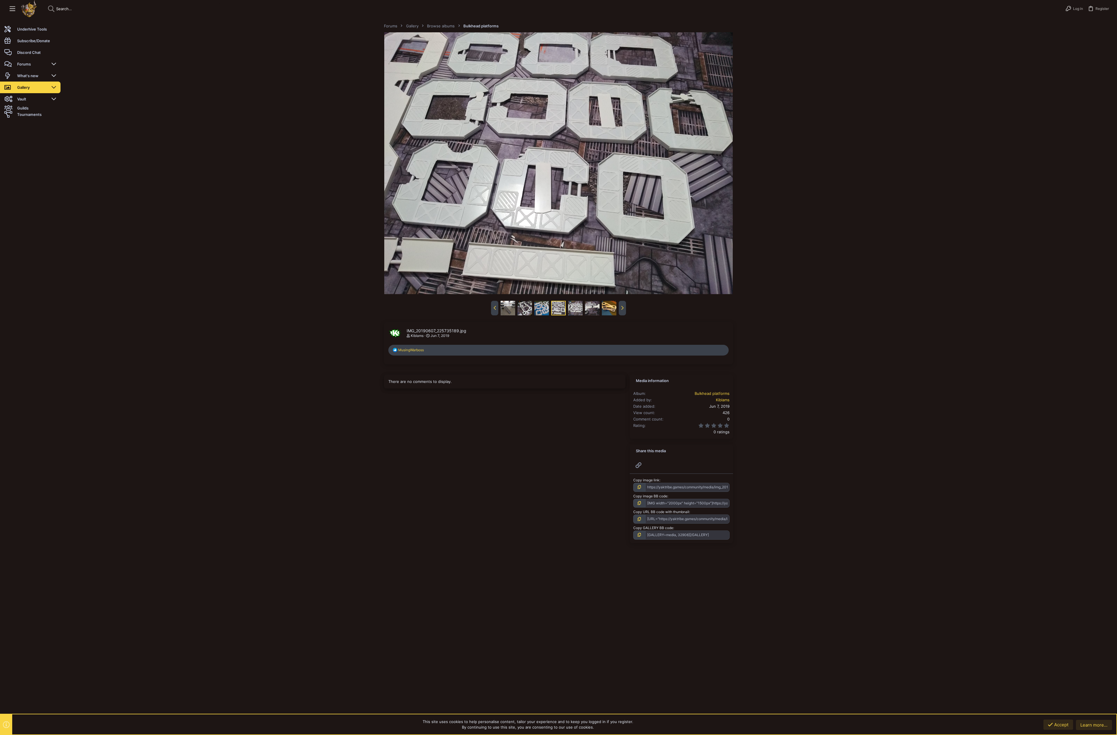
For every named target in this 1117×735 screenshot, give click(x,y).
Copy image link (646, 480)
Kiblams (417, 335)
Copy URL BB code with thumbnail (661, 512)
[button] (12, 9)
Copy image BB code (650, 496)
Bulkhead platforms (712, 393)
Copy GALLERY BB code (653, 528)
